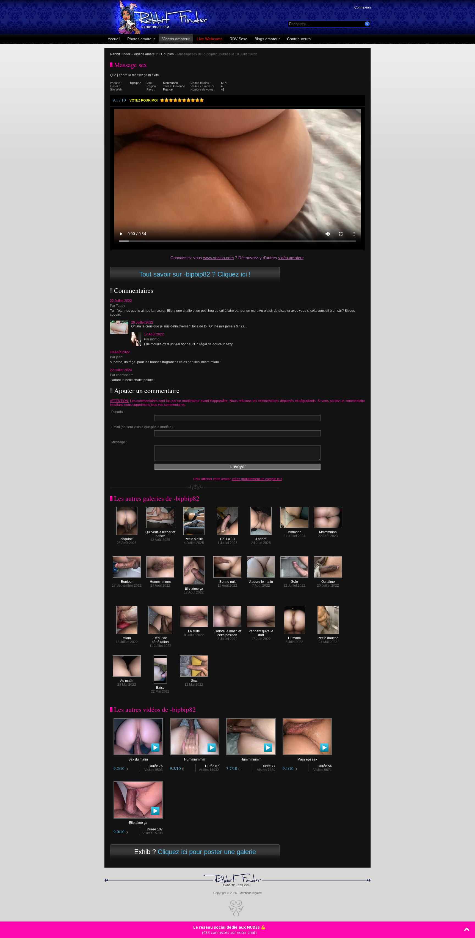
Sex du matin (138, 759)
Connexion (362, 7)
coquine (127, 539)
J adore (261, 539)
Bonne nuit (227, 582)
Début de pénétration (160, 640)
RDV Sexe (238, 39)
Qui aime (328, 582)
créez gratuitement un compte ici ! (257, 479)
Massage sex (307, 759)
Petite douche (328, 638)
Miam (127, 638)
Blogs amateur (267, 39)
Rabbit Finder (120, 54)
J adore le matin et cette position (227, 633)
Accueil (114, 39)
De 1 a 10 (227, 539)
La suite (194, 631)
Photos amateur (141, 39)
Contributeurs (299, 39)
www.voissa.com (218, 257)
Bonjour (127, 582)
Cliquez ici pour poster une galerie (207, 851)
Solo (294, 582)
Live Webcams (209, 39)
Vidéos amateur (176, 39)
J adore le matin (261, 582)
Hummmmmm (160, 582)
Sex (194, 681)
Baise (160, 688)
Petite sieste (194, 539)
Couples (167, 54)
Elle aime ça (194, 588)
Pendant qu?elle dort (260, 633)
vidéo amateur (290, 257)
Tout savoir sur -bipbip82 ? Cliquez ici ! (195, 274)
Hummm (294, 638)
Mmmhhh (295, 532)
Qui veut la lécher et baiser (160, 534)
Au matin (126, 681)
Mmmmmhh (328, 532)
